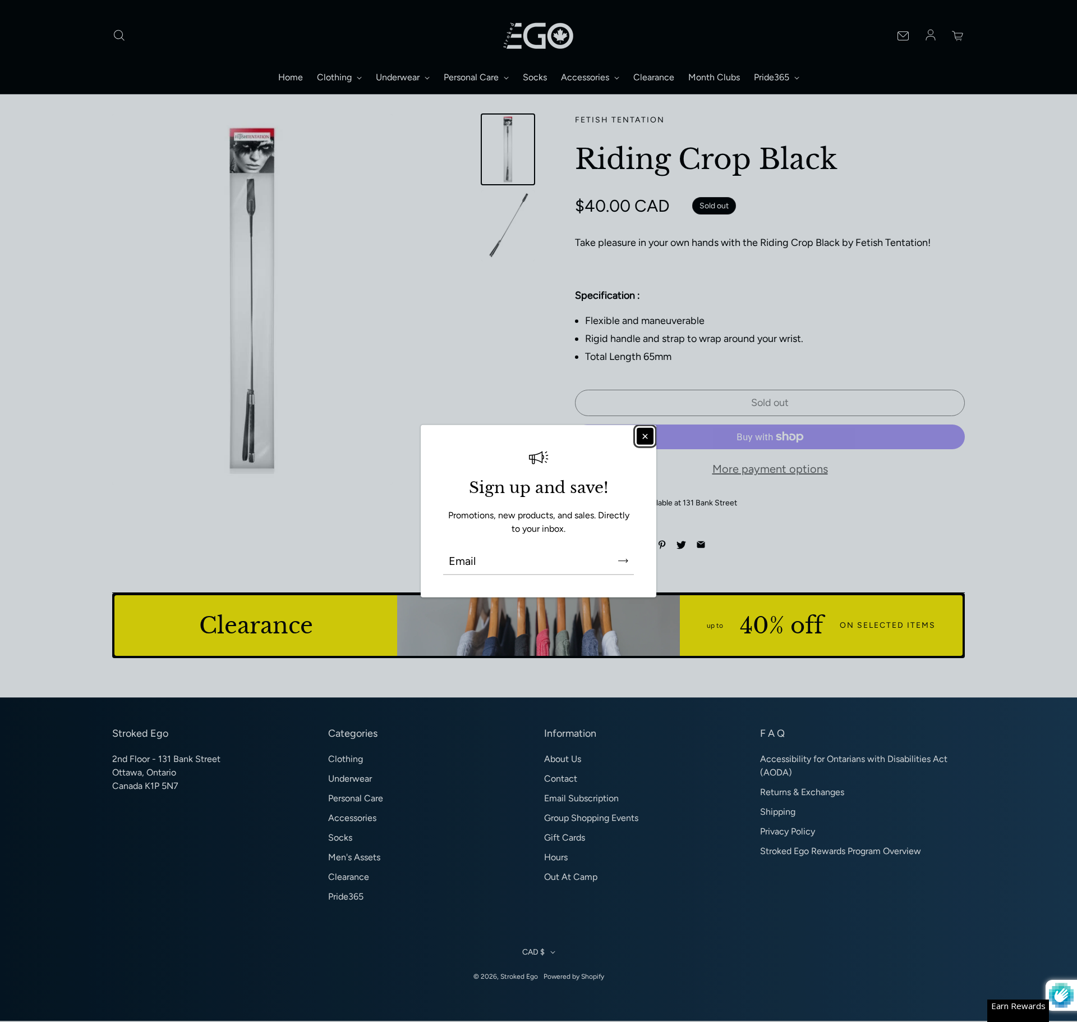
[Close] (645, 436)
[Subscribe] (623, 560)
